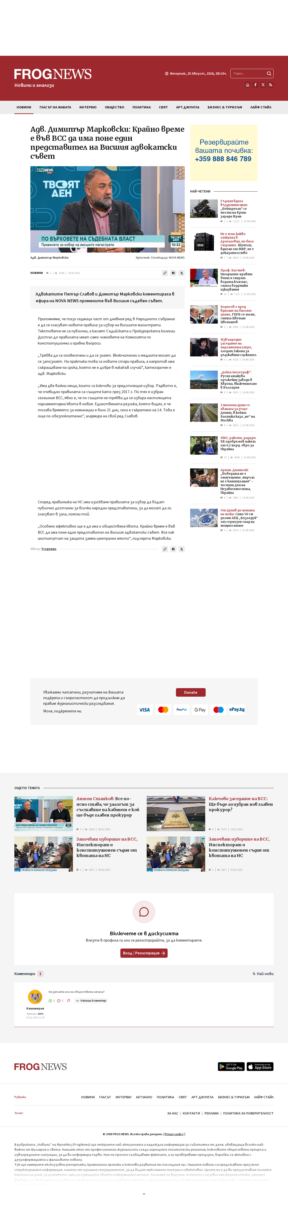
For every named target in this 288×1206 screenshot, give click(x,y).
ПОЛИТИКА (165, 1097)
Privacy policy (174, 1134)
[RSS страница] (271, 85)
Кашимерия (35, 1008)
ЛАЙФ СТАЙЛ (264, 1097)
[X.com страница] (263, 85)
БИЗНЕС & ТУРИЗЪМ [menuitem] (225, 107)
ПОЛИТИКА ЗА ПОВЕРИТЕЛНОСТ (248, 1113)
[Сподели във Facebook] (173, 273)
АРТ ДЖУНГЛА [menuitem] (187, 107)
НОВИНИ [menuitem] (24, 107)
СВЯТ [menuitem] (163, 107)
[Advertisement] (144, 27)
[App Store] (260, 1066)
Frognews (49, 549)
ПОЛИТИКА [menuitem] (142, 107)
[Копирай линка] (165, 273)
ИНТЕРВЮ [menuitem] (88, 107)
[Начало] (248, 85)
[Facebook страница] (255, 85)
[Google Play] (231, 1066)
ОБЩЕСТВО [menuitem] (114, 107)
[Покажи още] (144, 1194)
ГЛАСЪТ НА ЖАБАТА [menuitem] (55, 107)
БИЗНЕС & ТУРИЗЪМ (234, 1097)
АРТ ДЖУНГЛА (202, 1097)
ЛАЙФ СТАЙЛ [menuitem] (260, 107)
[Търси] (269, 73)
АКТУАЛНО (144, 1097)
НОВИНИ (36, 273)
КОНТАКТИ (191, 1113)
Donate (190, 692)
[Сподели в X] (181, 273)
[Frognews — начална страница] (40, 1066)
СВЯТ (183, 1097)
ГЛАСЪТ (105, 1097)
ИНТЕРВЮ (123, 1097)
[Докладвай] (69, 1000)
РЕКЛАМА (212, 1113)
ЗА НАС (172, 1113)
